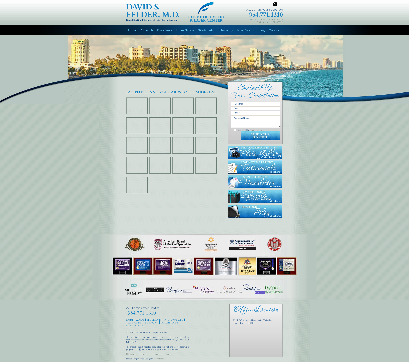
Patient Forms (169, 322)
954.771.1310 (266, 15)
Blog (261, 30)
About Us (147, 30)
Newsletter (255, 181)
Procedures (164, 30)
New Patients (246, 30)
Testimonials (207, 30)
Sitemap (168, 354)
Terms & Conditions (154, 354)
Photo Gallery (185, 30)
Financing (226, 30)
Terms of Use (256, 130)
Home (132, 30)
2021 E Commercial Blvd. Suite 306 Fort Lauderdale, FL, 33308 (266, 20)
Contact (274, 30)
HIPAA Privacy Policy (135, 354)
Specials (255, 196)
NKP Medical (159, 358)
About (140, 320)
